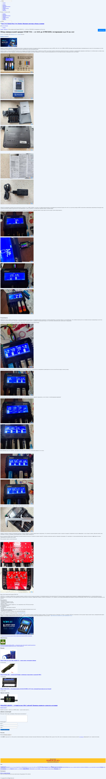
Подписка (4, 5)
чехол (60, 768)
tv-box (32, 767)
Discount (15, 767)
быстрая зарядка (10, 635)
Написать (4, 10)
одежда (12, 768)
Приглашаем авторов (6, 6)
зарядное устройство (80, 767)
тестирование (29, 635)
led (19, 767)
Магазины (2, 734)
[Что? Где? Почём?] (4, 25)
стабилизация (32, 768)
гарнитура (72, 767)
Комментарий (3, 721)
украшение (46, 768)
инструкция (89, 767)
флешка (49, 768)
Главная (4, 2)
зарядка (75, 767)
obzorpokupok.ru (25, 767)
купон (101, 767)
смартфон (26, 768)
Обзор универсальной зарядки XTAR (20, 635)
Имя (1, 723)
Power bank (29, 767)
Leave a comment (18, 34)
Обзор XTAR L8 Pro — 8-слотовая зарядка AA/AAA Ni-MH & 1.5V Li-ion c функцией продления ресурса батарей (25, 688)
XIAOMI (39, 767)
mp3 (20, 767)
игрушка (86, 767)
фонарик (52, 768)
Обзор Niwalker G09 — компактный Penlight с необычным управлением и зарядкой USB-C (20, 674)
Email (1, 725)
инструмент (94, 767)
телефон (38, 768)
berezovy (2, 34)
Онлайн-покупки (6, 8)
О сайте (4, 9)
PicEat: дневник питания (5, 773)
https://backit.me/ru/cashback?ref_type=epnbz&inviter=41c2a (61, 615)
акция (69, 767)
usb (34, 767)
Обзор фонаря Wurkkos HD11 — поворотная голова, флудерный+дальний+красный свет (17, 645)
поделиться (81, 736)
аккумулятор (58, 767)
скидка (20, 768)
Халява (49, 767)
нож (7, 768)
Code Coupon (11, 767)
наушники (3, 768)
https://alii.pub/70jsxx (22, 612)
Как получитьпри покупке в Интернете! (53, 760)
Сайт (1, 727)
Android (3, 767)
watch (36, 767)
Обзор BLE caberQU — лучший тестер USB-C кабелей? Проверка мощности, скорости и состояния (28, 705)
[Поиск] (0, 21)
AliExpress (6, 29)
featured (17, 767)
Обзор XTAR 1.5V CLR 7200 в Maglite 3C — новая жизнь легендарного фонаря (18, 660)
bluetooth (8, 767)
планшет (15, 768)
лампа (104, 767)
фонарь (56, 768)
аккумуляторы (4, 635)
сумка (36, 768)
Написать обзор (102, 30)
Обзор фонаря (44, 767)
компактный (98, 767)
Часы (52, 767)
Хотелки (4, 7)
